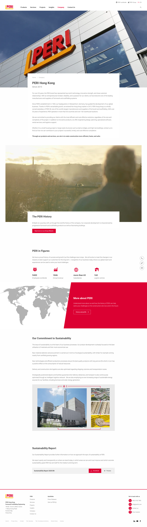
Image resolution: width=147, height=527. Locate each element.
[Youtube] (137, 521)
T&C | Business (29, 521)
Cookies (62, 521)
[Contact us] (142, 263)
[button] (44, 231)
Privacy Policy (14, 521)
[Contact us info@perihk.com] (142, 268)
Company (61, 7)
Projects (42, 7)
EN (138, 2)
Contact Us (71, 7)
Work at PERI (51, 502)
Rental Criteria (54, 521)
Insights (51, 7)
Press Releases (52, 499)
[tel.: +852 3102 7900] (142, 258)
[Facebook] (140, 521)
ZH (141, 2)
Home (34, 77)
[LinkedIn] (134, 521)
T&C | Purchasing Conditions (41, 521)
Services (33, 7)
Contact (22, 521)
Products (24, 7)
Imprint (7, 521)
